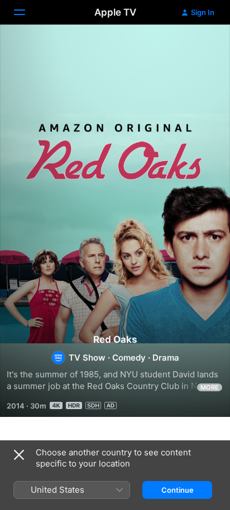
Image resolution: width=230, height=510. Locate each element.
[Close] (19, 455)
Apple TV (115, 12)
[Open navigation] (26, 12)
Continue (177, 489)
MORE (209, 387)
